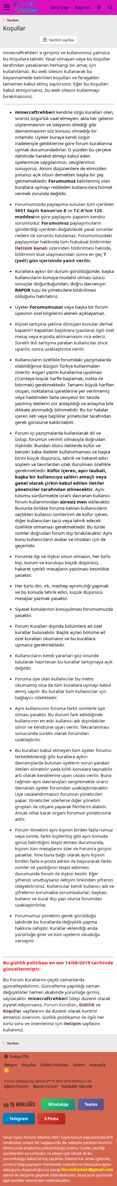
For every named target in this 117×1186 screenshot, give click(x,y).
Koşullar (29, 1064)
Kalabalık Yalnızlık (77, 1086)
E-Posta (51, 1118)
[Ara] (110, 7)
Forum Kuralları (60, 1005)
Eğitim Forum (16, 1086)
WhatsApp (58, 1104)
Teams (91, 1104)
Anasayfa (97, 1064)
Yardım (79, 1064)
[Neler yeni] (98, 7)
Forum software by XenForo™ (48, 1081)
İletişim (10, 1064)
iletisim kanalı (31, 248)
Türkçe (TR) (18, 1056)
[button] (6, 7)
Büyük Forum (45, 1086)
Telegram (19, 1118)
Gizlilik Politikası (54, 1064)
